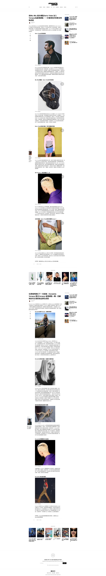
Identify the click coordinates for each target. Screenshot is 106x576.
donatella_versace (41, 338)
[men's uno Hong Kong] (53, 3)
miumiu (39, 111)
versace (40, 65)
